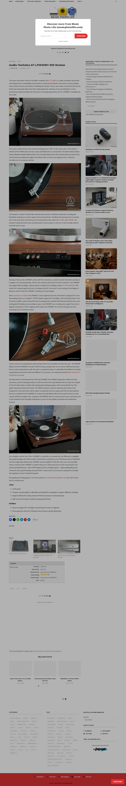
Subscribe (81, 36)
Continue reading (63, 41)
